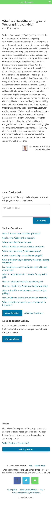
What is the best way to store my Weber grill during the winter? (25, 261)
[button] (49, 2)
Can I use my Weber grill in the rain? (18, 238)
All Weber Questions (33, 313)
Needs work (39, 465)
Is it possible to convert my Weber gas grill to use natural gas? (24, 268)
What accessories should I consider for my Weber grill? (24, 276)
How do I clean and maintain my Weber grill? (22, 281)
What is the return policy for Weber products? (23, 246)
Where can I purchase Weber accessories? (21, 251)
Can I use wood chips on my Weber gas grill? (22, 255)
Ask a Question (12, 313)
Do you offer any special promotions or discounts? (25, 297)
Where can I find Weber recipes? (17, 242)
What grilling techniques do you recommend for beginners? (24, 303)
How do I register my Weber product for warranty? (25, 286)
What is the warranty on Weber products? (21, 233)
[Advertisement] (26, 171)
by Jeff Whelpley (42, 149)
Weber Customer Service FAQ (15, 443)
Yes (30, 465)
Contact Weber (12, 339)
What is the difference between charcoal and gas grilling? (24, 292)
